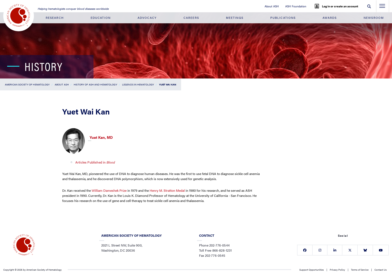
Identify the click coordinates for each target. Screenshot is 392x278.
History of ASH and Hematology (95, 84)
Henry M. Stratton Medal (167, 190)
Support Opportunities (311, 269)
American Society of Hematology (27, 84)
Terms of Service (360, 269)
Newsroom (374, 18)
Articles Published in (95, 162)
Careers (191, 18)
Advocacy (147, 18)
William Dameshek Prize (109, 190)
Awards (330, 18)
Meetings (234, 18)
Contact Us (380, 269)
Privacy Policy (337, 269)
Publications (283, 18)
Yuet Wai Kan (167, 84)
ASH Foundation (295, 6)
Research (55, 18)
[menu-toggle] (382, 7)
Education (101, 18)
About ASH (272, 6)
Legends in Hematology (138, 84)
